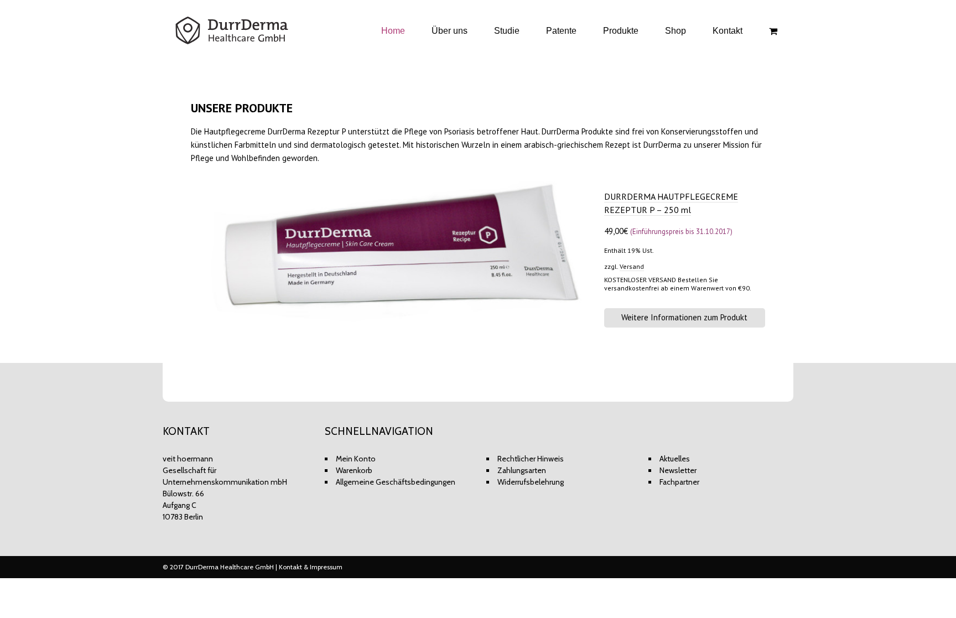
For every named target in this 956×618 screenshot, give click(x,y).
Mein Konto (356, 459)
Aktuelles (674, 459)
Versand (632, 266)
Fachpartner (679, 482)
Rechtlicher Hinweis (530, 459)
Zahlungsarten (521, 470)
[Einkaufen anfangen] (774, 31)
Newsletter (678, 470)
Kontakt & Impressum (310, 567)
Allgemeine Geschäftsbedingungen (395, 482)
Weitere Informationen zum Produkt (684, 317)
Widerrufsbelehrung (530, 482)
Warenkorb (354, 470)
